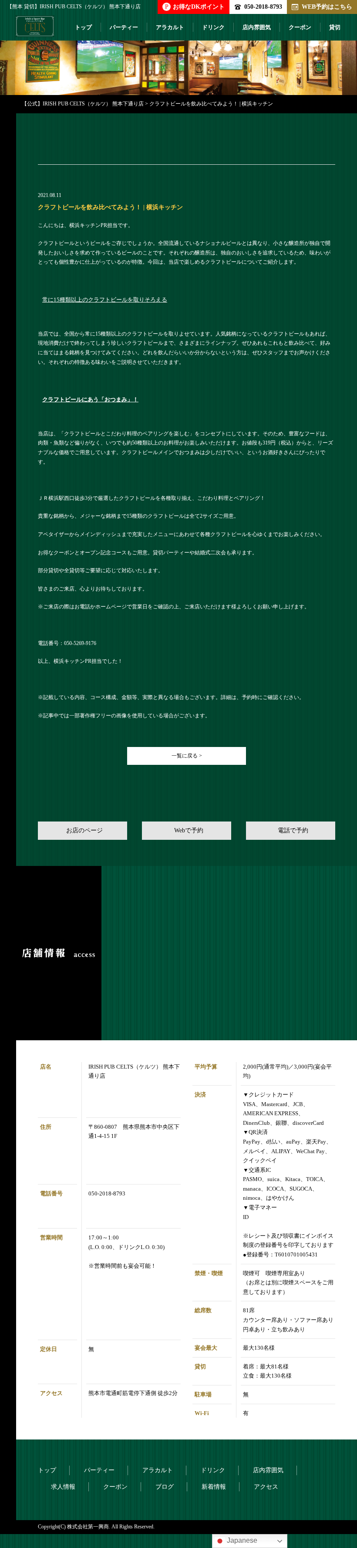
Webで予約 (188, 830)
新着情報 (214, 1487)
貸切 (334, 27)
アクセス (266, 1487)
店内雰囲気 (256, 27)
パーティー (124, 27)
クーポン (300, 27)
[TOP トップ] (35, 29)
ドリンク (213, 27)
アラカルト (170, 27)
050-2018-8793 (263, 6)
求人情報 (63, 1487)
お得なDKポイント (195, 6)
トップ (83, 27)
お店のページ (84, 830)
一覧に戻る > (187, 756)
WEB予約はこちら (327, 6)
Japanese (241, 1540)
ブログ (164, 1487)
